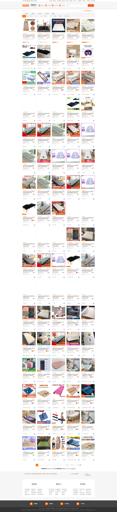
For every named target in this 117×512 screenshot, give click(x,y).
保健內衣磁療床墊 (40, 494)
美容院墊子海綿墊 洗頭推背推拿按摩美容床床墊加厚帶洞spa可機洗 (73, 349)
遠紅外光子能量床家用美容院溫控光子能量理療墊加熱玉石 (29, 36)
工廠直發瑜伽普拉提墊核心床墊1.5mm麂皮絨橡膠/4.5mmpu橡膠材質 (73, 375)
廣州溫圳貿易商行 (26, 168)
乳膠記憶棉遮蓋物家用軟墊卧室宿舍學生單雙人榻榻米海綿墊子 (88, 36)
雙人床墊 (68, 39)
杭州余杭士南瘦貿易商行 (70, 168)
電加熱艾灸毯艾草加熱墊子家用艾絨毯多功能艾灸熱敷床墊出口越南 (43, 401)
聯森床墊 (50, 492)
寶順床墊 (63, 492)
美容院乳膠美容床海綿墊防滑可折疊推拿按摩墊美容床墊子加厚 (73, 140)
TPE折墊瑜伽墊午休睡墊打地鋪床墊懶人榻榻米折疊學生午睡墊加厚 (28, 453)
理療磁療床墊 (33, 489)
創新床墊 (63, 494)
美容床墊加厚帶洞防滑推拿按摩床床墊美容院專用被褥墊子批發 (29, 192)
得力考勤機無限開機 (89, 494)
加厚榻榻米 (42, 39)
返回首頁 (67, 468)
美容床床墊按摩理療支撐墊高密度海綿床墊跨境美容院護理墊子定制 (43, 349)
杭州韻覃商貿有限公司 (55, 63)
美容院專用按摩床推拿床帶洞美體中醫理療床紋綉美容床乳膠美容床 (58, 88)
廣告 (34, 36)
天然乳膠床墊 (61, 39)
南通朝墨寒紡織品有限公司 (55, 37)
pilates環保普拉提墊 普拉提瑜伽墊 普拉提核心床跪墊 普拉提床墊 (58, 375)
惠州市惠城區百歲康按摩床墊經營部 (67, 489)
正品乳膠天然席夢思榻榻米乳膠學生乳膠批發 (58, 36)
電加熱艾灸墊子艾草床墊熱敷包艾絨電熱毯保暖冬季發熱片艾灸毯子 (73, 453)
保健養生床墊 (33, 494)
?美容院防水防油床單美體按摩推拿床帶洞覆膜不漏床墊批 (73, 218)
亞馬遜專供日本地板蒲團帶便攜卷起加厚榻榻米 (43, 36)
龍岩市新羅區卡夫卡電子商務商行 (41, 246)
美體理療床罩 (39, 489)
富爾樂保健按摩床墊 (28, 494)
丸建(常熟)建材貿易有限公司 (84, 494)
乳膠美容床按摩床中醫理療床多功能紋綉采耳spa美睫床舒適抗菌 (73, 88)
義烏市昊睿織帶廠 (55, 429)
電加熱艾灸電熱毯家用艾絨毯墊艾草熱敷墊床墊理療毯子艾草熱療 (29, 401)
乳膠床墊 (53, 39)
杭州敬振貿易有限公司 (85, 194)
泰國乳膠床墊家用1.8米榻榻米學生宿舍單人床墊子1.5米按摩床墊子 (88, 114)
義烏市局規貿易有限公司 (55, 142)
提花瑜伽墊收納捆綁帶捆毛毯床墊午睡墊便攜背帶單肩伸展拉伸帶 (58, 427)
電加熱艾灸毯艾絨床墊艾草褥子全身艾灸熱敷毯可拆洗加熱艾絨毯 (73, 401)
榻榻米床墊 (72, 39)
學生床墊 (57, 39)
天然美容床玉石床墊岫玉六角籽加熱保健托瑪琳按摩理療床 (43, 453)
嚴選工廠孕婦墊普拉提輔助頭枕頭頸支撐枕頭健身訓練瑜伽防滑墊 (73, 62)
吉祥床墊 (56, 492)
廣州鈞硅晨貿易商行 (55, 168)
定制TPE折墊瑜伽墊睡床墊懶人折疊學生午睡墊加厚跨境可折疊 (43, 427)
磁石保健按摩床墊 (34, 492)
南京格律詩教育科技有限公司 (84, 489)
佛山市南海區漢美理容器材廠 (70, 350)
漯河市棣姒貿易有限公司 (70, 220)
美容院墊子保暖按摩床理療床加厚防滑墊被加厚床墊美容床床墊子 (88, 140)
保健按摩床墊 (39, 492)
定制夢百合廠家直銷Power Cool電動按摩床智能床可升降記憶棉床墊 (73, 323)
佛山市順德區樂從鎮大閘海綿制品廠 (26, 350)
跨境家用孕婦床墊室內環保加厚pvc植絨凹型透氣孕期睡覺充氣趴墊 (58, 453)
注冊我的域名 (75, 494)
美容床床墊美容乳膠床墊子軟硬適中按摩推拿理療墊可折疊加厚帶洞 (29, 140)
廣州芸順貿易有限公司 (41, 220)
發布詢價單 (86, 473)
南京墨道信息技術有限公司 (90, 489)
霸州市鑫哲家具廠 (55, 89)
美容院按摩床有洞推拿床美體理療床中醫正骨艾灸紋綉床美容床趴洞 (88, 88)
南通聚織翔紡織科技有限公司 (85, 246)
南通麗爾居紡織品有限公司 (26, 194)
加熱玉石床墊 (25, 39)
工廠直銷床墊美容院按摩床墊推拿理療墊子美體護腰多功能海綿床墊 (73, 114)
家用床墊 (32, 39)
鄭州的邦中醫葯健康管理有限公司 (91, 492)
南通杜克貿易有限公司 (85, 350)
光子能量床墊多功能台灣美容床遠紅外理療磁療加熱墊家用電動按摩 (73, 244)
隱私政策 (64, 508)
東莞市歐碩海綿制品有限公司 (41, 63)
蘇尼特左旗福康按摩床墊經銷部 (54, 489)
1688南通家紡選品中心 (85, 37)
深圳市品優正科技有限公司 (77, 489)
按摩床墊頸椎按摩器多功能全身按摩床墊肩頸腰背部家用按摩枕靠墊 (43, 88)
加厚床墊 (39, 39)
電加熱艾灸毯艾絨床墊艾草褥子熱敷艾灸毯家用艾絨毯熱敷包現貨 (88, 401)
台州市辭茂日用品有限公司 (41, 168)
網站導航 (77, 508)
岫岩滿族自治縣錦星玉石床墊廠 (26, 37)
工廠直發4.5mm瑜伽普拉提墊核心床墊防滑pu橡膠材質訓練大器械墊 (87, 427)
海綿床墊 (83, 39)
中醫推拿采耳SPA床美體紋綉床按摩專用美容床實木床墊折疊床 (73, 427)
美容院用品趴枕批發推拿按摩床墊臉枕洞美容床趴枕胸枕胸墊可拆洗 (88, 62)
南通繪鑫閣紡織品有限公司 (70, 37)
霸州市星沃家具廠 (70, 429)
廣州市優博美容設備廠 (55, 324)
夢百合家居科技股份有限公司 (70, 324)
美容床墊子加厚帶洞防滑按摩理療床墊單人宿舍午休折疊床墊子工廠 (58, 140)
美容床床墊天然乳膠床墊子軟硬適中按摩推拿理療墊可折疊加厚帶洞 (43, 218)
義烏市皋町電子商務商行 (70, 194)
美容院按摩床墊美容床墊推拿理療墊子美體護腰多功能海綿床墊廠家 (43, 62)
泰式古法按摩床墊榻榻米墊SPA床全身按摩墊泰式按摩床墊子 (58, 323)
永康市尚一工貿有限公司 (70, 63)
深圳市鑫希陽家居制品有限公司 (26, 63)
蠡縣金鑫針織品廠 (85, 63)
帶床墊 (46, 39)
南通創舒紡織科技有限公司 (55, 403)
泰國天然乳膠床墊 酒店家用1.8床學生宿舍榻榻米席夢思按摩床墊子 (88, 244)
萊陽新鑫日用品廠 (85, 142)
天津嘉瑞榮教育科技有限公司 (26, 246)
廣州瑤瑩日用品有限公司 (55, 194)
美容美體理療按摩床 (28, 489)
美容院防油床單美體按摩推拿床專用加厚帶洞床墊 (58, 401)
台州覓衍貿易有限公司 (85, 168)
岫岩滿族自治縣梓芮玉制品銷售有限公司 (41, 455)
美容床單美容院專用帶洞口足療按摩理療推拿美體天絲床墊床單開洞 (29, 375)
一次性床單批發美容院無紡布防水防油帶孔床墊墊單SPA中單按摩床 (29, 88)
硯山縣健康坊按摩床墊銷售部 (60, 489)
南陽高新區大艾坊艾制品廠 (85, 455)
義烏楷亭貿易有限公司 (55, 220)
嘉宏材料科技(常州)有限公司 (26, 455)
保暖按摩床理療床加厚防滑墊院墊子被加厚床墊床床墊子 (73, 166)
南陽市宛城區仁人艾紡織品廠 (70, 403)
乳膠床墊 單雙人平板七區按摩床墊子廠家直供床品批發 (88, 323)
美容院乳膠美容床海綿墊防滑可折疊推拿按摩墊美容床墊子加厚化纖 (58, 218)
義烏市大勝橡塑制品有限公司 (41, 429)
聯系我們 (73, 508)
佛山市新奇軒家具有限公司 (26, 142)
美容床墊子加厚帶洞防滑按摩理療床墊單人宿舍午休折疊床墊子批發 (29, 166)
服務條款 (61, 508)
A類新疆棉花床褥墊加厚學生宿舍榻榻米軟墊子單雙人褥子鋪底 (73, 36)
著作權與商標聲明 (52, 508)
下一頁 (67, 465)
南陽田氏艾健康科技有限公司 (70, 455)
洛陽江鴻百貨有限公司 (41, 142)
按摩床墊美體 (76, 473)
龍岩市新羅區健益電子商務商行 (55, 246)
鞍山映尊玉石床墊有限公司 (70, 246)
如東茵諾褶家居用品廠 (26, 220)
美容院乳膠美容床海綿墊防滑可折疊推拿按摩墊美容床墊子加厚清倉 (58, 192)
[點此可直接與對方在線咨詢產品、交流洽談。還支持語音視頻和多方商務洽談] (34, 68)
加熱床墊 (28, 39)
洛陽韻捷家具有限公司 (70, 142)
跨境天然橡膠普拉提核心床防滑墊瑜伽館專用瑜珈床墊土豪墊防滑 (29, 427)
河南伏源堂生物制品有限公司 (26, 403)
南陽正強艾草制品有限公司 (41, 403)
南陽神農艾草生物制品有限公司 (85, 403)
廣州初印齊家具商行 (55, 350)
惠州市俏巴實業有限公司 (55, 455)
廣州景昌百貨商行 (41, 194)
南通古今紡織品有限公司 (85, 324)
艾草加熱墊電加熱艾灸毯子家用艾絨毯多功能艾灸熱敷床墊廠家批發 (88, 453)
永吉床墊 (50, 494)
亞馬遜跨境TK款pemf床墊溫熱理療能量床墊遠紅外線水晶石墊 (44, 375)
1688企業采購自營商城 (85, 429)
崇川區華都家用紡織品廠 (41, 37)
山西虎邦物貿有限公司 (83, 492)
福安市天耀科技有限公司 (41, 89)
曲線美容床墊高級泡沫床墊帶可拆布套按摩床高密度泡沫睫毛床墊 (29, 218)
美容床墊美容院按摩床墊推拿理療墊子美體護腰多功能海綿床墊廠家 (29, 62)
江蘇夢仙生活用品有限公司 (26, 89)
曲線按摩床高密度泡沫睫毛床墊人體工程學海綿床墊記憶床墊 (29, 349)
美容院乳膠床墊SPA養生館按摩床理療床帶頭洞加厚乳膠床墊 (87, 349)
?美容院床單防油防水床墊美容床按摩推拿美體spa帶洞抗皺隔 (58, 62)
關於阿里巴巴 (69, 508)
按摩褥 (26, 492)
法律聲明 (57, 508)
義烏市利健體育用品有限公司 (26, 429)
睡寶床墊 (57, 494)
